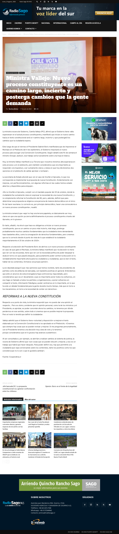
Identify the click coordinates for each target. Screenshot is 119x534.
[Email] (31, 123)
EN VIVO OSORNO (73, 532)
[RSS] (48, 1)
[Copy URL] (42, 123)
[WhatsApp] (5, 123)
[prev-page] (4, 461)
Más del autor (30, 399)
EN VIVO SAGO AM (106, 532)
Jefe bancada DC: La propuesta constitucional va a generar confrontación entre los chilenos (19, 388)
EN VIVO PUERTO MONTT (90, 532)
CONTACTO (30, 28)
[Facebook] (40, 1)
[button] (37, 1)
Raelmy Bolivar (13, 109)
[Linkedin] (21, 123)
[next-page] (7, 461)
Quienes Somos (13, 28)
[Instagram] (44, 1)
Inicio (4, 34)
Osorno (18, 23)
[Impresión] (37, 123)
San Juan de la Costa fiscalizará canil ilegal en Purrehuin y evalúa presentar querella (38, 424)
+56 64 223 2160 (45, 508)
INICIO (8, 23)
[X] (52, 1)
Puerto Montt (31, 23)
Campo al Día (76, 23)
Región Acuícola (93, 23)
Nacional (45, 23)
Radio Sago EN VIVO (26, 1)
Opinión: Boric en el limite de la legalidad (61, 386)
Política (22, 73)
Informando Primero (14, 34)
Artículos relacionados (13, 399)
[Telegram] (26, 123)
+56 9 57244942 (46, 510)
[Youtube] (56, 1)
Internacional (60, 23)
